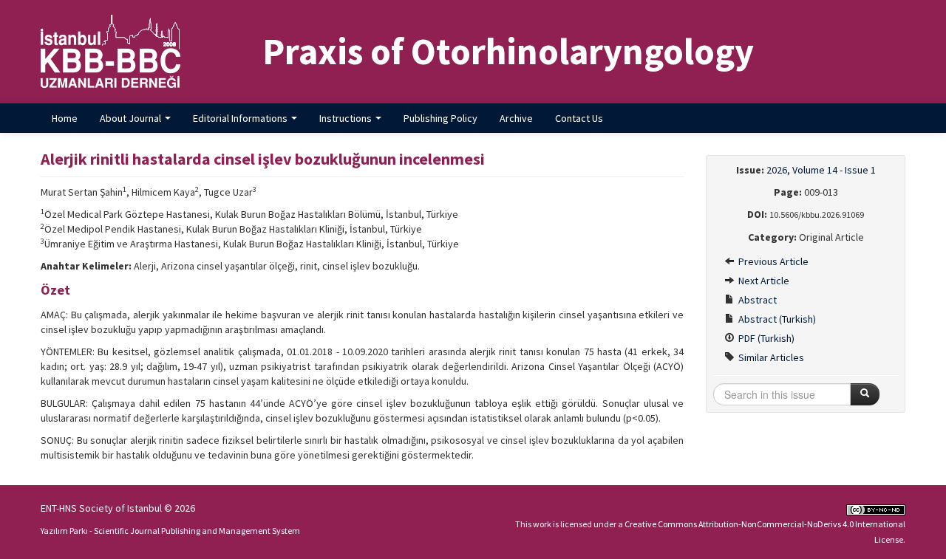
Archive (516, 118)
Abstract (756, 299)
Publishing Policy (440, 118)
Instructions (346, 118)
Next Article (762, 280)
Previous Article (772, 261)
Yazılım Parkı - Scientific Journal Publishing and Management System (170, 530)
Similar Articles (770, 357)
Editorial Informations (241, 118)
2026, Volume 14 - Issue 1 (821, 169)
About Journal (131, 118)
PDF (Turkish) (765, 338)
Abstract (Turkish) (776, 319)
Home (65, 118)
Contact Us (579, 118)
